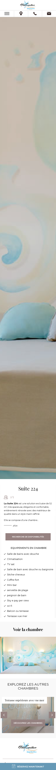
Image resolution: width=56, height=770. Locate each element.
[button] (28, 766)
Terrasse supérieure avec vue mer (24, 700)
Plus (15, 525)
